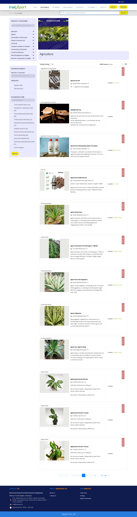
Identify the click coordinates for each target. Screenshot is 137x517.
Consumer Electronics (17, 52)
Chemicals (14, 43)
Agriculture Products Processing (50, 136)
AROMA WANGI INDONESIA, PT (80, 113)
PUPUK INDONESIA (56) (21, 135)
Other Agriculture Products (48, 102)
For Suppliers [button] (92, 7)
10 (94, 475)
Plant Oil (43, 170)
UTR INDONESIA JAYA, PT (79, 249)
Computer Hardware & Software (20, 46)
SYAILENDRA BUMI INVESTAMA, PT (82, 180)
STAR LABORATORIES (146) (22, 105)
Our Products (44, 7)
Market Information (85, 498)
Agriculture (14, 31)
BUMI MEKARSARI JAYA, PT (79, 215)
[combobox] (23, 76)
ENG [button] (122, 2)
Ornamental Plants (46, 203)
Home (35, 7)
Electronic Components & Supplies (21, 58)
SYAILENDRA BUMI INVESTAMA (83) (23, 115)
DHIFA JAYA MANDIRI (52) (21, 138)
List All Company (18, 147)
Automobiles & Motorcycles (19, 37)
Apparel (13, 34)
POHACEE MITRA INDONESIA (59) (24, 132)
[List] (126, 64)
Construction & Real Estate (19, 49)
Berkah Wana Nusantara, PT (79, 83)
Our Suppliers (56, 7)
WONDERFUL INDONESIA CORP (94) (23, 109)
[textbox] (23, 75)
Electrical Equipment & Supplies (20, 55)
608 (105, 475)
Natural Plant (44, 237)
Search (123, 13)
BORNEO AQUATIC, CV (78, 382)
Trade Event (83, 493)
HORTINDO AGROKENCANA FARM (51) (24, 143)
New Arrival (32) (18, 88)
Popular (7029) (18, 85)
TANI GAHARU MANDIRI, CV (79, 149)
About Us (52, 493)
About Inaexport (68, 7)
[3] (123, 64)
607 (102, 475)
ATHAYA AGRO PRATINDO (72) (23, 119)
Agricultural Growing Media (48, 68)
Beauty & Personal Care (18, 40)
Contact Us (103, 7)
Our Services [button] (79, 7)
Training (82, 496)
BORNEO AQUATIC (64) (21, 129)
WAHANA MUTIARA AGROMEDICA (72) (24, 124)
